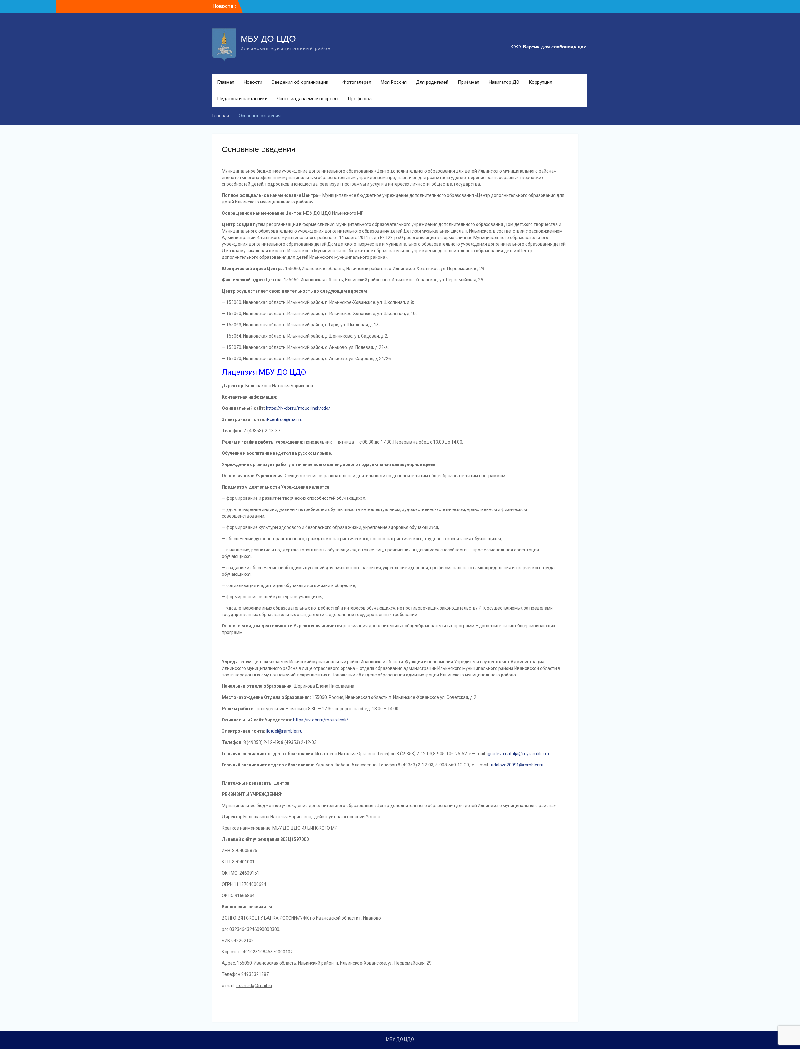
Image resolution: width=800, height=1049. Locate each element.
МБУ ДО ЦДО (268, 38)
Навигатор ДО (504, 82)
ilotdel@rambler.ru (284, 731)
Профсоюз (360, 99)
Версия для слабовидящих (554, 46)
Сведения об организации (300, 82)
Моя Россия (394, 82)
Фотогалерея (356, 82)
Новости (253, 82)
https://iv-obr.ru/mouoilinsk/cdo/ (298, 408)
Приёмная (468, 82)
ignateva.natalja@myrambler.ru (518, 753)
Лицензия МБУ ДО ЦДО (264, 372)
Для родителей (432, 82)
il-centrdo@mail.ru (284, 419)
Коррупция (540, 82)
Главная (225, 82)
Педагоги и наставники (242, 99)
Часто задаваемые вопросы (307, 99)
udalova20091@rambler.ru (517, 764)
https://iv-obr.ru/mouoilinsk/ (320, 719)
